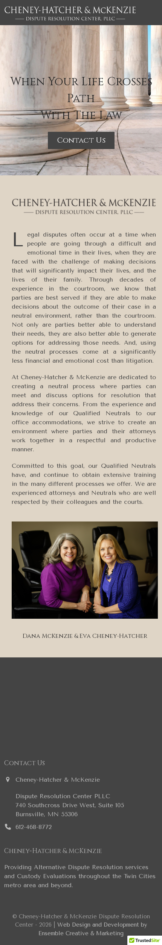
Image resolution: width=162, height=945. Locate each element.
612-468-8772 (33, 826)
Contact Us (81, 140)
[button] (154, 12)
